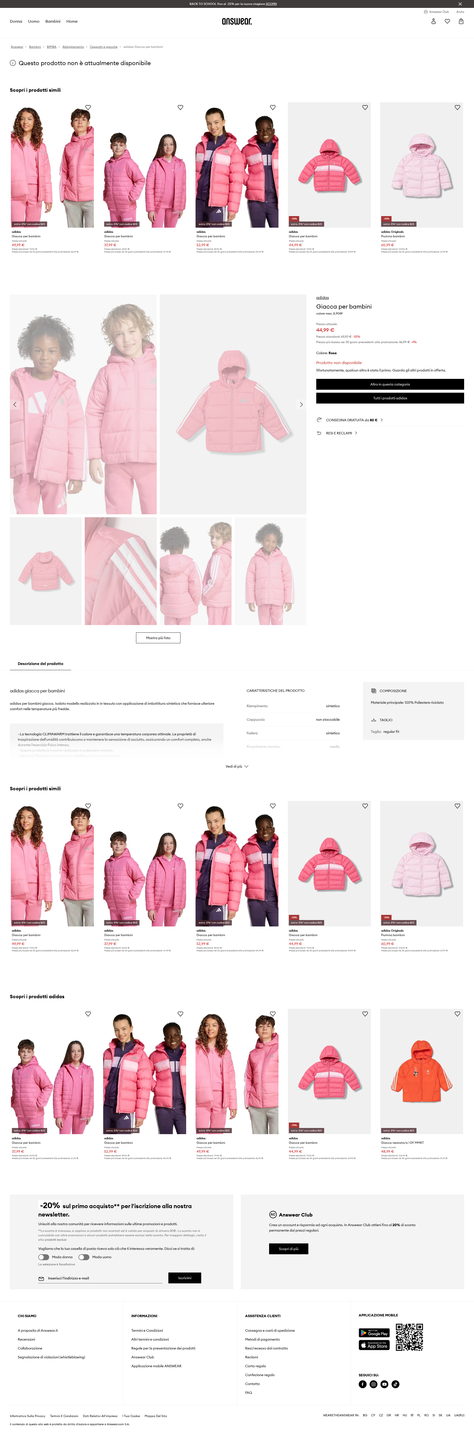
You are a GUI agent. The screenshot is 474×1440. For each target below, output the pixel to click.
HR (397, 1415)
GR (389, 1415)
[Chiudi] (460, 4)
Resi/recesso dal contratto (266, 1348)
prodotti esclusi (56, 1239)
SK (440, 1415)
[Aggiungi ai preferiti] (88, 107)
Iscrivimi (184, 1278)
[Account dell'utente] (433, 21)
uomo (34, 21)
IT (412, 1415)
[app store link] (374, 1344)
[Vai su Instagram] (373, 1384)
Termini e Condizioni (147, 1330)
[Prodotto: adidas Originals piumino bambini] (421, 165)
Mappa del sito (156, 1416)
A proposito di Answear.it (38, 1330)
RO (426, 1415)
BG (365, 1415)
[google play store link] (374, 1332)
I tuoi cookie (131, 1416)
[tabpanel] (237, 720)
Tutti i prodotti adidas (390, 398)
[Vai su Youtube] (384, 1384)
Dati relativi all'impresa (100, 1416)
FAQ (248, 1392)
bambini (52, 21)
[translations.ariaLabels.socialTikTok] (395, 1384)
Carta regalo (255, 1366)
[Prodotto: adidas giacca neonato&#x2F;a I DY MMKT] (421, 1071)
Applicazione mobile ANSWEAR (156, 1366)
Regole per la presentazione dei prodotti (163, 1348)
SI (434, 1415)
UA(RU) (459, 1415)
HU (405, 1415)
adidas (322, 297)
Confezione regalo (260, 1375)
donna (16, 21)
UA (448, 1415)
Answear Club (142, 1357)
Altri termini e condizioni (150, 1339)
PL (419, 1415)
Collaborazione (30, 1348)
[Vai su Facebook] (363, 1384)
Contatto (252, 1384)
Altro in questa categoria (390, 384)
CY (373, 1415)
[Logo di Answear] (237, 21)
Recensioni (26, 1339)
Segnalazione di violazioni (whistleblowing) (51, 1357)
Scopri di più (288, 1249)
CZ (381, 1415)
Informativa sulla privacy (27, 1416)
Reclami (251, 1357)
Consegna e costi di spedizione (270, 1330)
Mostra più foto (158, 638)
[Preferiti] (447, 21)
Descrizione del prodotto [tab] (40, 663)
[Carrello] (461, 21)
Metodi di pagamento (262, 1339)
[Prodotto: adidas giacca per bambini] (52, 165)
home (72, 21)
